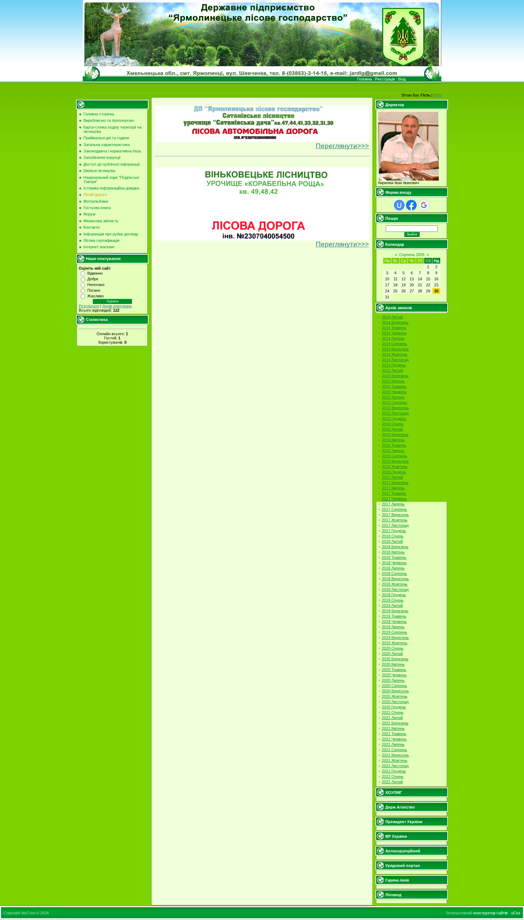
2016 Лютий (392, 429)
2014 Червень (394, 333)
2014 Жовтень (394, 354)
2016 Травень (394, 445)
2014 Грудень (394, 365)
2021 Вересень (395, 755)
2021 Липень (393, 744)
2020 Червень (394, 675)
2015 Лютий (392, 370)
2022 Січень (393, 776)
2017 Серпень (394, 509)
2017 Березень (395, 482)
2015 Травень (394, 386)
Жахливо (95, 296)
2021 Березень (395, 723)
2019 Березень (395, 611)
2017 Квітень (393, 488)
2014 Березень (395, 322)
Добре (92, 279)
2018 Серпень (394, 573)
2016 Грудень (394, 472)
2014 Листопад (395, 360)
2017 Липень (393, 504)
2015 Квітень (393, 381)
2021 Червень (394, 739)
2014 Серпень (394, 344)
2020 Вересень (395, 691)
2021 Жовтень (394, 760)
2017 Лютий (392, 477)
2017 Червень (394, 499)
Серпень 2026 (412, 255)
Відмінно (95, 273)
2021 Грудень (394, 771)
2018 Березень (395, 547)
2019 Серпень (394, 632)
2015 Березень (395, 376)
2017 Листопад (395, 525)
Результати (89, 306)
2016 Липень (393, 450)
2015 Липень (393, 397)
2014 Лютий (392, 317)
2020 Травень (394, 669)
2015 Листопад (395, 413)
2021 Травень (394, 734)
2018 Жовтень (394, 584)
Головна (364, 79)
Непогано (95, 284)
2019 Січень (393, 600)
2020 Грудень (394, 707)
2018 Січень (393, 536)
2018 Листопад (395, 589)
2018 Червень (394, 563)
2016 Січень (393, 424)
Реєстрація (385, 79)
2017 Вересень (395, 515)
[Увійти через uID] (399, 205)
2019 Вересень (395, 637)
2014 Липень (393, 338)
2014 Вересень (395, 349)
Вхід (402, 79)
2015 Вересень (395, 408)
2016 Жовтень (394, 466)
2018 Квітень (393, 552)
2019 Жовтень (394, 643)
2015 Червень (394, 392)
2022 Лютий (392, 782)
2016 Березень (395, 434)
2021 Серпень (394, 750)
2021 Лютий (392, 718)
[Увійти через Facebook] (411, 205)
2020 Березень (395, 659)
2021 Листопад (395, 766)
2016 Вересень (395, 461)
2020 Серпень (394, 685)
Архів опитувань (117, 306)
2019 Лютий (392, 605)
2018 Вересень (395, 579)
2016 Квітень (393, 440)
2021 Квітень (393, 728)
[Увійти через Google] (424, 205)
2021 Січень (393, 712)
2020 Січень (393, 648)
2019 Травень (394, 616)
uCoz (515, 913)
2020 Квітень (393, 664)
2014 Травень (394, 328)
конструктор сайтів (490, 913)
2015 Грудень (394, 418)
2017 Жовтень (394, 520)
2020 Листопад (395, 702)
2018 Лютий (392, 541)
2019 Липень (393, 627)
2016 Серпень (394, 456)
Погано (93, 290)
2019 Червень (394, 621)
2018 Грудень (394, 595)
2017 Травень (394, 493)
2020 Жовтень (394, 696)
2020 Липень (393, 680)
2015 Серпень (394, 402)
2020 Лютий (392, 653)
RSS (437, 95)
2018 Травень (394, 557)
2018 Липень (393, 568)
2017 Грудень (394, 531)
